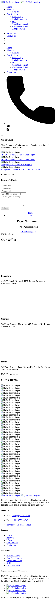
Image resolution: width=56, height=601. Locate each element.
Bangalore (11, 525)
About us (10, 9)
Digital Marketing (19, 19)
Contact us (11, 36)
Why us (15, 12)
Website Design (13, 556)
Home (9, 7)
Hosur (28, 525)
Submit (5, 208)
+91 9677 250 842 (20, 520)
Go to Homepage (28, 231)
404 (30, 215)
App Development (20, 24)
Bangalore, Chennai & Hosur (20, 169)
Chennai (20, 525)
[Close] (2, 135)
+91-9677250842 (18, 155)
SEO (14, 21)
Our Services (12, 14)
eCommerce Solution (21, 26)
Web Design (17, 16)
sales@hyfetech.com (16, 164)
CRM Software (18, 29)
